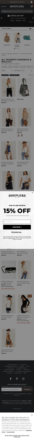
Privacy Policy (10, 432)
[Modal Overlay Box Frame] (17, 220)
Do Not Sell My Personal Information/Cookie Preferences (17, 436)
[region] (17, 426)
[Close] (32, 415)
